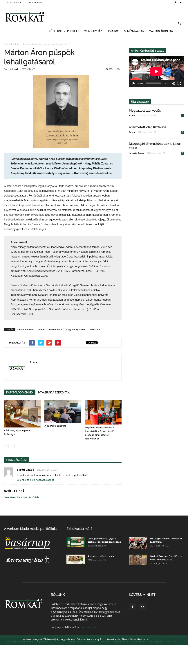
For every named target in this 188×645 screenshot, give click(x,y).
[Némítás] (173, 83)
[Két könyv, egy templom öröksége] (22, 413)
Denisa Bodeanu (25, 329)
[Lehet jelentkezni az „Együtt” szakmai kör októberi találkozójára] (75, 542)
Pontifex (73, 31)
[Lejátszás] (133, 83)
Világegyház (93, 31)
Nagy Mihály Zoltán (76, 329)
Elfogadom (159, 639)
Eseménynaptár (133, 31)
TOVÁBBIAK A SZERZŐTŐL (54, 392)
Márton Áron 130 (161, 31)
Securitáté (95, 329)
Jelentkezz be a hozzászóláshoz (35, 479)
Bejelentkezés (36, 2)
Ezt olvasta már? (79, 529)
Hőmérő (112, 31)
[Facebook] (175, 2)
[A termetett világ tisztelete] (75, 559)
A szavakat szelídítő (55, 425)
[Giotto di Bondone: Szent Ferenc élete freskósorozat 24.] (138, 560)
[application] (156, 71)
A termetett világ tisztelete (147, 127)
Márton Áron (55, 329)
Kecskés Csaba (136, 153)
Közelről (55, 31)
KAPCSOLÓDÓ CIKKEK (19, 392)
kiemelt (41, 329)
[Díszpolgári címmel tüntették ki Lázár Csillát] (138, 543)
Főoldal (8, 44)
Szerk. (15, 69)
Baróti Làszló (25, 469)
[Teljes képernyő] (179, 83)
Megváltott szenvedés (145, 110)
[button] (179, 23)
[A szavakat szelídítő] (62, 411)
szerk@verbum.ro (91, 627)
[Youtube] (181, 2)
